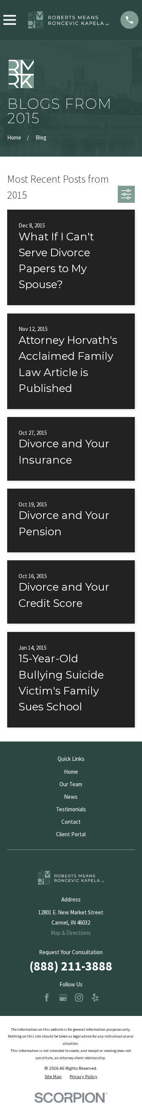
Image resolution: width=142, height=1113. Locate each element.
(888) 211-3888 (71, 966)
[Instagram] (79, 998)
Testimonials (71, 809)
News (71, 796)
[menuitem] (53, 1076)
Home (71, 771)
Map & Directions (71, 932)
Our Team (70, 784)
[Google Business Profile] (63, 998)
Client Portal (71, 834)
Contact (71, 821)
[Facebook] (47, 998)
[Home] (68, 20)
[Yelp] (95, 998)
